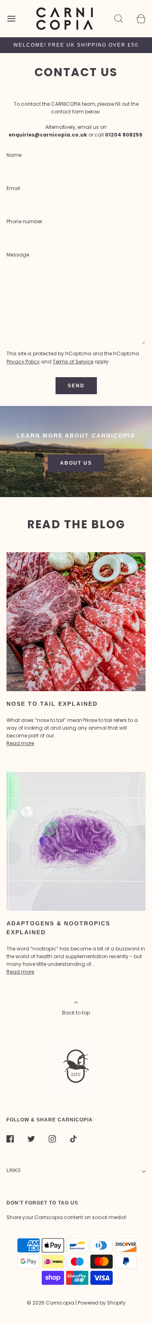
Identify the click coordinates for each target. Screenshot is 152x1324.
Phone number (24, 221)
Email (13, 188)
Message (17, 254)
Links (13, 1170)
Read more (20, 743)
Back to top (76, 1012)
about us (76, 463)
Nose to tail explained (52, 703)
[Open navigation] (11, 18)
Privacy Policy (23, 361)
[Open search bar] (118, 18)
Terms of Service (73, 361)
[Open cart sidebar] (141, 18)
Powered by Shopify (102, 1302)
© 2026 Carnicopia (50, 1302)
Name (13, 155)
